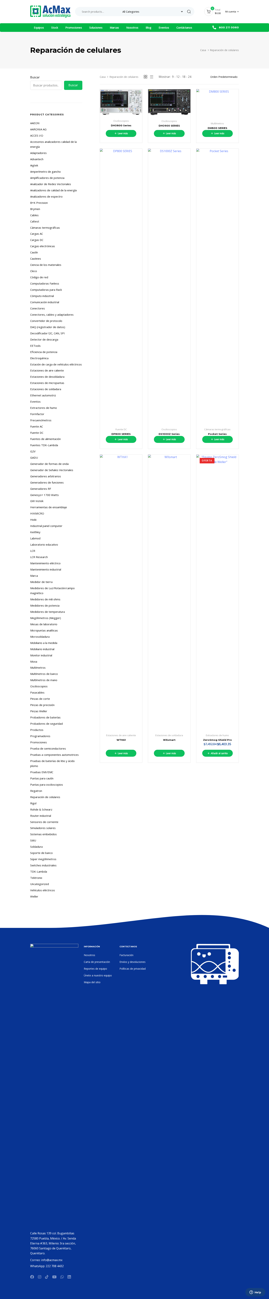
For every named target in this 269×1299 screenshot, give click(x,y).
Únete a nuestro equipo (98, 975)
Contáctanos (184, 27)
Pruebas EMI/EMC (41, 772)
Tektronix (36, 878)
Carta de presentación (97, 962)
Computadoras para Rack (46, 289)
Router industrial (40, 815)
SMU (33, 840)
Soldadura (36, 846)
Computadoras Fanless (44, 283)
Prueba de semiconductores (48, 748)
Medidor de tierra (41, 582)
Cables (34, 215)
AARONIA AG (38, 129)
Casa (203, 50)
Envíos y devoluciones (132, 962)
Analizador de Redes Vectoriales (50, 184)
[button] (232, 11)
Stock (54, 27)
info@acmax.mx (51, 1260)
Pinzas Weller (38, 711)
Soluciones (95, 27)
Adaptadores (38, 153)
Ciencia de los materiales (45, 265)
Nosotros (132, 27)
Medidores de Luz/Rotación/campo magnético (52, 590)
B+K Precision (39, 203)
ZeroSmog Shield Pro (217, 739)
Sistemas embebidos (43, 834)
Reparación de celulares (45, 797)
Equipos (39, 27)
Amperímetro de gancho (45, 171)
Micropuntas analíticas (44, 630)
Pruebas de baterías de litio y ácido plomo (52, 763)
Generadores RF (40, 488)
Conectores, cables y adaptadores (52, 314)
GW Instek (36, 501)
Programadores (40, 736)
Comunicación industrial (44, 302)
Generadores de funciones (47, 482)
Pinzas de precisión (42, 705)
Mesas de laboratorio (43, 624)
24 (189, 77)
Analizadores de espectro (46, 196)
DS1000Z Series (169, 433)
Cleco (33, 271)
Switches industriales (43, 865)
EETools (35, 345)
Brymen (35, 209)
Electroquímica (39, 358)
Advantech (36, 159)
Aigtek (34, 165)
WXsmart (169, 739)
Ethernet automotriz (43, 395)
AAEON (34, 123)
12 (178, 77)
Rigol (33, 803)
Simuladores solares (43, 828)
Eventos (164, 27)
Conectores (37, 308)
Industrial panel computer (46, 526)
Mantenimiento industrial (45, 569)
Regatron (36, 791)
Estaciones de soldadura (45, 389)
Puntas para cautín (41, 778)
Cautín (34, 252)
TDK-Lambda (38, 871)
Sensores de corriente (44, 822)
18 (183, 77)
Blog (148, 27)
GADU (34, 457)
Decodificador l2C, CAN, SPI (47, 333)
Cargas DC (36, 240)
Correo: (35, 1260)
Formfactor (37, 414)
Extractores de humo (43, 408)
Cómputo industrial (42, 296)
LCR (32, 551)
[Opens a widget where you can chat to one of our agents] (255, 1292)
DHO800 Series (121, 125)
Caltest (34, 221)
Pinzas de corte (40, 698)
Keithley (35, 532)
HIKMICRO (37, 513)
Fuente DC (36, 432)
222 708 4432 (55, 1266)
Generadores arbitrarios (45, 476)
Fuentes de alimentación (45, 439)
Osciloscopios (39, 686)
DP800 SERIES (121, 433)
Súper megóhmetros (43, 859)
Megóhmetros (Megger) (45, 618)
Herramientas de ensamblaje (48, 507)
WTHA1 (121, 739)
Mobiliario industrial (42, 649)
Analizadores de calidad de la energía (53, 190)
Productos (36, 730)
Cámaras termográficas (45, 227)
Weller (34, 896)
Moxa (33, 661)
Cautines (35, 258)
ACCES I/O (36, 135)
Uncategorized (39, 884)
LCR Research (39, 557)
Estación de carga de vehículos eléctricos (56, 364)
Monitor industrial (41, 655)
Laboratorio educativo (44, 544)
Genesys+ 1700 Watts (44, 495)
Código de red (39, 277)
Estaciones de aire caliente (47, 370)
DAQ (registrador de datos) (47, 327)
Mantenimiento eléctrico (45, 563)
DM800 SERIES (217, 128)
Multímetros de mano (43, 680)
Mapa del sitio (92, 982)
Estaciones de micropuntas (47, 383)
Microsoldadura (40, 636)
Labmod (35, 538)
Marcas (114, 27)
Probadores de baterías (45, 717)
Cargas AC (36, 233)
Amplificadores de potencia (47, 178)
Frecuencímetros (40, 420)
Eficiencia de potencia (43, 352)
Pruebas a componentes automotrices (54, 755)
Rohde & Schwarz (41, 809)
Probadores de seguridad (46, 723)
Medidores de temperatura (47, 612)
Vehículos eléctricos (42, 890)
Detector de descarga (44, 339)
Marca (34, 575)
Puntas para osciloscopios (46, 784)
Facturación (126, 955)
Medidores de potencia (44, 605)
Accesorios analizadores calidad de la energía (53, 144)
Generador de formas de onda (49, 464)
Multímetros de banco (44, 674)
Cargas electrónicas (42, 246)
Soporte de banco (41, 853)
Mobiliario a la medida (43, 643)
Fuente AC (36, 426)
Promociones (73, 27)
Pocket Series (217, 433)
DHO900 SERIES (169, 125)
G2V (33, 451)
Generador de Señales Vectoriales (51, 470)
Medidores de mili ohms (45, 599)
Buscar (35, 77)
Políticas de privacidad (132, 968)
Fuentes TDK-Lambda (44, 445)
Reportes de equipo (95, 968)
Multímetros (38, 667)
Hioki (33, 519)
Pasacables (37, 692)
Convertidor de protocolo (46, 321)
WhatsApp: (38, 1266)
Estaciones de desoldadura (47, 376)
